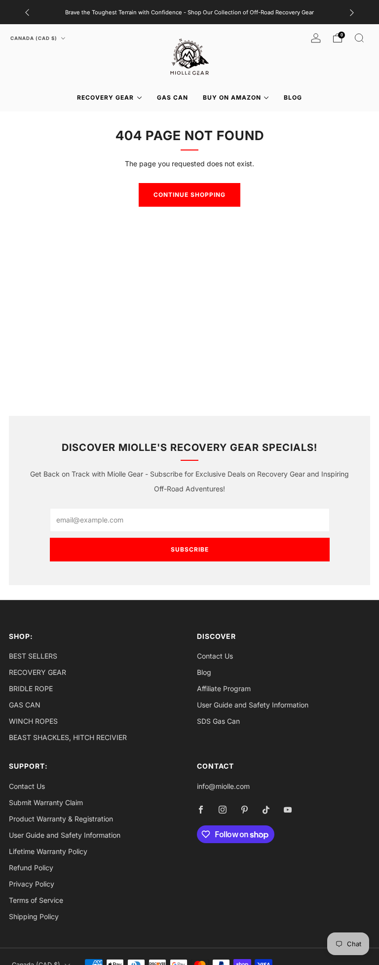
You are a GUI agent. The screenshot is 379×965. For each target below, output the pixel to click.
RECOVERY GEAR (105, 97)
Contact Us (215, 656)
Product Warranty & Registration (61, 819)
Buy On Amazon (232, 97)
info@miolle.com (223, 786)
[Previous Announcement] (27, 12)
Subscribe (190, 549)
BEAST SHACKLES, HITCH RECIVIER (68, 737)
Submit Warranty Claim (46, 802)
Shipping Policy (34, 916)
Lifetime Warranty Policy (48, 851)
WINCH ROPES (33, 721)
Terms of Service (36, 900)
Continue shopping (189, 194)
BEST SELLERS (33, 656)
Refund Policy (31, 867)
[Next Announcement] (351, 12)
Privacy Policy (31, 884)
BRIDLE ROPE (31, 688)
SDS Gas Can (218, 721)
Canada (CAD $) (34, 38)
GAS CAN (172, 97)
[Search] (359, 38)
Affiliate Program (224, 688)
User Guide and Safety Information (252, 705)
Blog (204, 672)
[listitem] (189, 12)
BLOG (293, 97)
